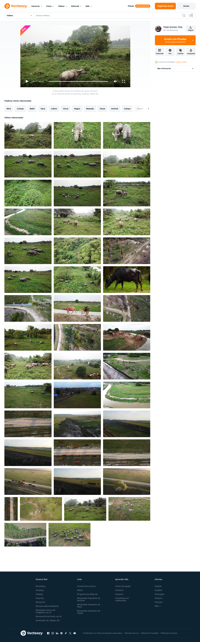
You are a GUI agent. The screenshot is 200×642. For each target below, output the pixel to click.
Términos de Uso (132, 633)
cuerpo (20, 108)
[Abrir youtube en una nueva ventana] (75, 633)
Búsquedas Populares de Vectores (88, 599)
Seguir (190, 30)
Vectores (35, 6)
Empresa (40, 598)
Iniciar (186, 6)
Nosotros (119, 594)
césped (140, 108)
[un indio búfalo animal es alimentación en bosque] (126, 279)
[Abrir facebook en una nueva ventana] (48, 633)
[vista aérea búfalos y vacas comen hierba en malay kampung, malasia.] (126, 395)
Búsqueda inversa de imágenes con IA (45, 611)
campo (127, 108)
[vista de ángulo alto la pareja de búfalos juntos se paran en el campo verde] (126, 135)
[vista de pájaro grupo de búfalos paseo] (126, 308)
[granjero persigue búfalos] (77, 337)
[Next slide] (146, 108)
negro (77, 108)
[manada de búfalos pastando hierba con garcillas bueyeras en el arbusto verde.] (77, 279)
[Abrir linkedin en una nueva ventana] (57, 633)
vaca (43, 108)
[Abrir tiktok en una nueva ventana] (66, 633)
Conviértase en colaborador (122, 599)
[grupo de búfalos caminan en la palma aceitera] (126, 250)
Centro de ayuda (122, 586)
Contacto (119, 590)
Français (158, 602)
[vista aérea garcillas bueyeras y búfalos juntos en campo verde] (28, 279)
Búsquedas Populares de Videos (88, 611)
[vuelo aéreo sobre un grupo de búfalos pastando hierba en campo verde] (77, 193)
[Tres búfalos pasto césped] (28, 337)
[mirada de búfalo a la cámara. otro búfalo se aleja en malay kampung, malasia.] (77, 308)
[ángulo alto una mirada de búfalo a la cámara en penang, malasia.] (77, 135)
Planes (131, 6)
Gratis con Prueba (175, 40)
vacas (102, 108)
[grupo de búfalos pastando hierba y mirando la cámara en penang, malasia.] (126, 222)
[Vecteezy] (15, 6)
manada (90, 108)
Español (158, 590)
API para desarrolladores (47, 606)
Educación (40, 602)
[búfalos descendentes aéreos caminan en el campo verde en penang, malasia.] (41, 509)
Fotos (49, 6)
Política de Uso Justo (169, 633)
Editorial (75, 6)
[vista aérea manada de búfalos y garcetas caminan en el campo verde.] (28, 193)
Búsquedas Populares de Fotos (88, 605)
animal (114, 108)
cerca (65, 108)
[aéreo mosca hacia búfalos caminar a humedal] (28, 308)
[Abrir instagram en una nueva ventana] (53, 633)
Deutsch (158, 598)
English (158, 586)
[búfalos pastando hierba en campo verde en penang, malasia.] (28, 164)
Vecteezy (40, 590)
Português (159, 594)
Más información (164, 68)
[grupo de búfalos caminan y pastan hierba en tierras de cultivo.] (28, 250)
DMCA (80, 590)
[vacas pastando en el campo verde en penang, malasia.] (126, 164)
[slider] (78, 81)
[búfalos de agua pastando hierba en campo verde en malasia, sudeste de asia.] (77, 222)
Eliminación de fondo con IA (49, 616)
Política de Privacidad (149, 633)
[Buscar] (184, 15)
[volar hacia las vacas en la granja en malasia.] (126, 337)
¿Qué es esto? (181, 62)
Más (87, 6)
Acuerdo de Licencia (86, 586)
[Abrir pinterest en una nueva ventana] (61, 633)
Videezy (39, 594)
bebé (32, 108)
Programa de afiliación (87, 594)
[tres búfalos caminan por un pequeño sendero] (77, 250)
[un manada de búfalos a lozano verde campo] (69, 535)
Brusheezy (40, 586)
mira (9, 108)
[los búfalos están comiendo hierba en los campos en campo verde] (85, 509)
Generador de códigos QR (48, 620)
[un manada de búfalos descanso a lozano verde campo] (129, 509)
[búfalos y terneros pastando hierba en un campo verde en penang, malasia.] (126, 193)
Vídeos (61, 6)
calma (54, 108)
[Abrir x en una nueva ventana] (70, 633)
